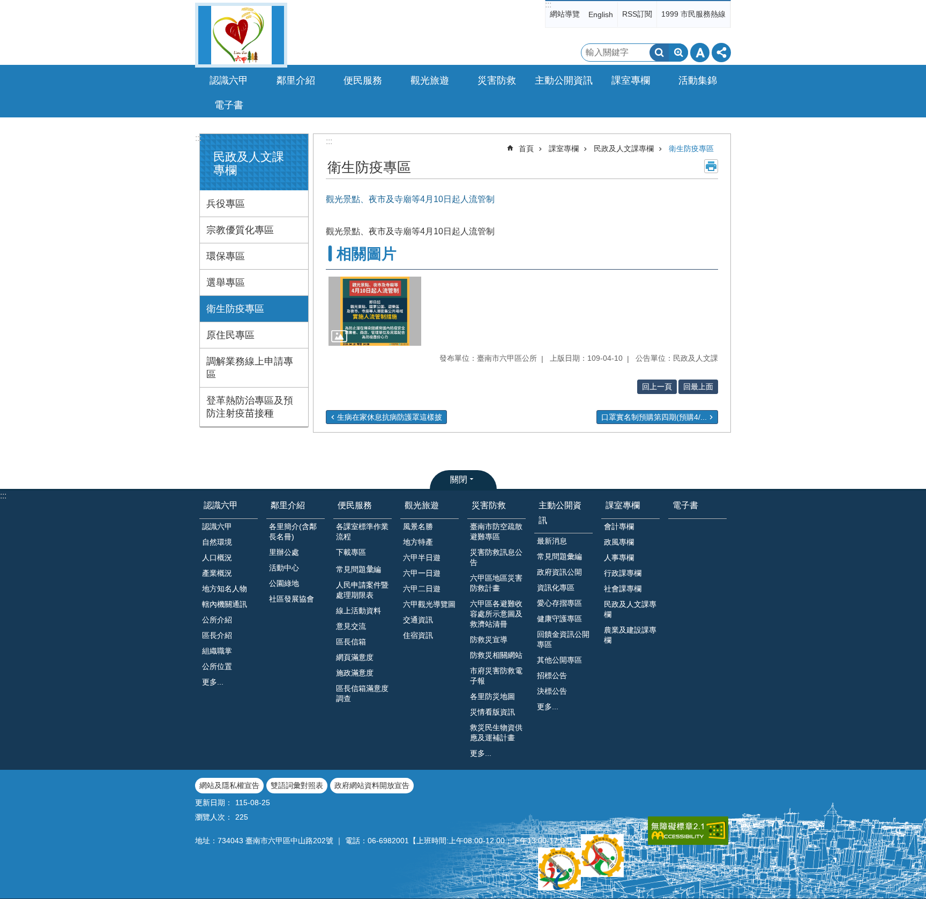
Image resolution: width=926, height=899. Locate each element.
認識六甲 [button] (229, 80)
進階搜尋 (678, 52)
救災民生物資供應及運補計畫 (496, 732)
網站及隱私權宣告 (229, 785)
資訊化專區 (555, 587)
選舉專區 (225, 282)
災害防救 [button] (496, 80)
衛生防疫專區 (235, 308)
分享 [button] (721, 52)
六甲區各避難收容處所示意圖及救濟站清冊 (496, 613)
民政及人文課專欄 (624, 148)
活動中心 (284, 567)
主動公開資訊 (560, 512)
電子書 (228, 105)
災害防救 (489, 505)
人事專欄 (619, 557)
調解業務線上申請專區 (249, 368)
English (600, 14)
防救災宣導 (488, 639)
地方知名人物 (224, 588)
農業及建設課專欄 (630, 635)
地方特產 (418, 542)
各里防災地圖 (492, 696)
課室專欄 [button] (630, 80)
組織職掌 (217, 651)
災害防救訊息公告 (496, 557)
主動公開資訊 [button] (564, 80)
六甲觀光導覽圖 (429, 604)
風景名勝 (418, 526)
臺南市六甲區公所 (241, 35)
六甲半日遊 (421, 557)
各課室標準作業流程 (362, 531)
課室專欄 (564, 148)
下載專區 (351, 552)
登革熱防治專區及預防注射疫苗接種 (249, 407)
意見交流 (351, 626)
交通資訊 (418, 619)
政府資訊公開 (559, 572)
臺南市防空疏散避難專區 (496, 531)
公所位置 (217, 666)
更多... (212, 682)
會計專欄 (619, 526)
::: (548, 4)
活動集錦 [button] (697, 80)
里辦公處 (284, 552)
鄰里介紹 (288, 505)
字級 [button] (700, 52)
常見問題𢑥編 (358, 569)
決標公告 (552, 691)
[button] (374, 311)
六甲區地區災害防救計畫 (496, 583)
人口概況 (217, 557)
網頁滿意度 (355, 657)
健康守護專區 (559, 618)
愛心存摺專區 (559, 603)
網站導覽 (565, 14)
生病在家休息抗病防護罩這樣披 (389, 417)
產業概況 (217, 573)
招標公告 (552, 675)
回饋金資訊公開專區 (563, 639)
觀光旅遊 (422, 505)
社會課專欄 (622, 588)
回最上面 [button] (698, 386)
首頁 (526, 148)
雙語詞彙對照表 (297, 785)
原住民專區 (230, 335)
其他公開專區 (559, 660)
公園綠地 (284, 583)
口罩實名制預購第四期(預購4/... (654, 417)
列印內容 (711, 166)
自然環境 (217, 542)
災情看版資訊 (492, 712)
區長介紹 (217, 635)
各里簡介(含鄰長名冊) (293, 531)
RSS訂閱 (637, 14)
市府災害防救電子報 (496, 675)
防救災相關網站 (496, 655)
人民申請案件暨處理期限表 (362, 590)
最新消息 (552, 541)
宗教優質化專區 (240, 230)
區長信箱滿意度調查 (362, 693)
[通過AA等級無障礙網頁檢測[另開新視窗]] (688, 830)
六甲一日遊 (421, 573)
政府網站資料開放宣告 (371, 785)
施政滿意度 (355, 672)
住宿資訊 (418, 635)
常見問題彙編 (559, 556)
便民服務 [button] (362, 80)
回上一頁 (657, 386)
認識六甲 (221, 505)
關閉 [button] (458, 479)
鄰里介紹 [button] (296, 80)
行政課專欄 (622, 573)
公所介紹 (217, 619)
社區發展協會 (291, 599)
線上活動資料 (358, 610)
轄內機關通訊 (224, 604)
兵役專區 (225, 203)
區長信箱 (351, 641)
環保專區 (225, 256)
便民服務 (355, 505)
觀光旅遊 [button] (429, 80)
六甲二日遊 (421, 588)
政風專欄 (619, 542)
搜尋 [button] (659, 52)
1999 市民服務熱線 (693, 14)
